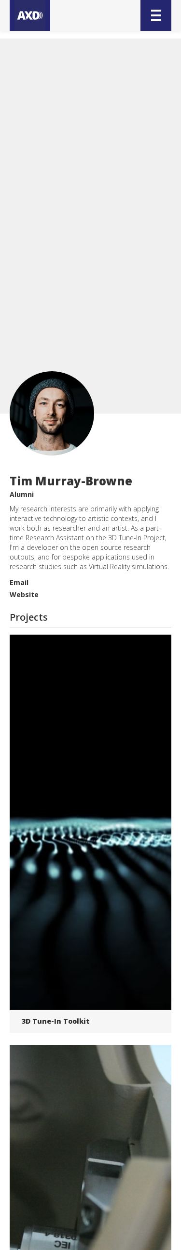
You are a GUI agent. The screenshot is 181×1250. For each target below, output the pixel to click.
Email (19, 582)
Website (24, 594)
